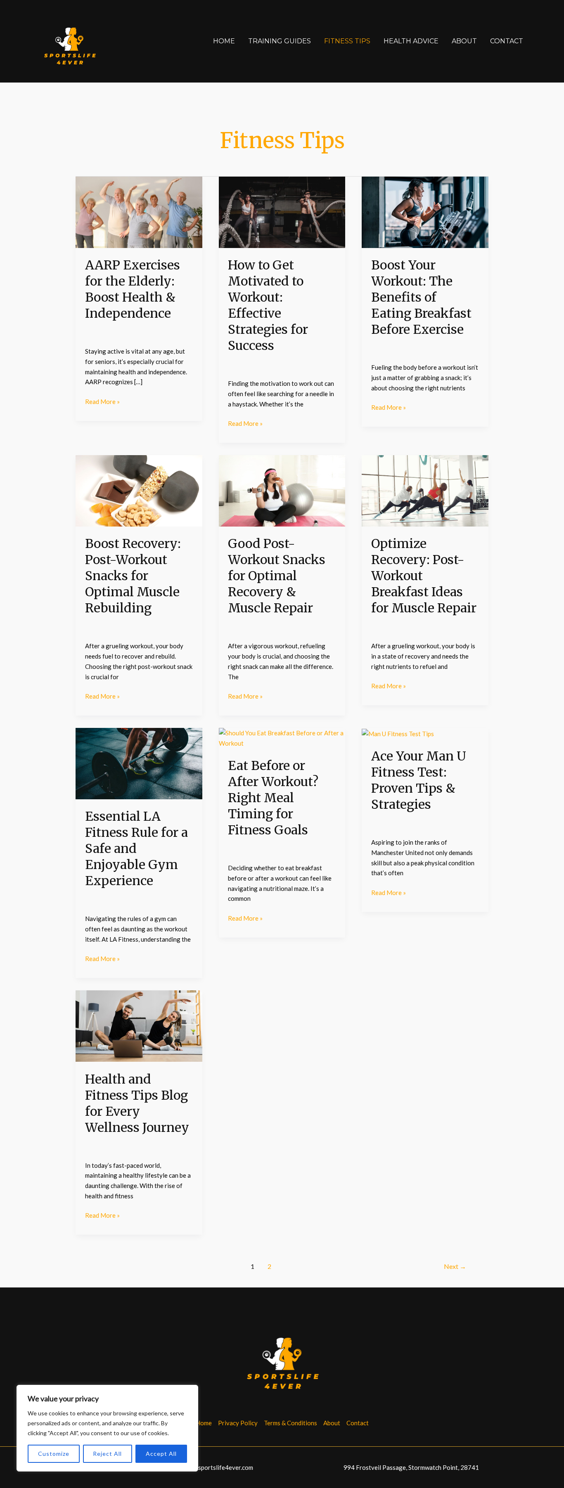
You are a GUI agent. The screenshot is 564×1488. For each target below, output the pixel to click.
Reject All (107, 1453)
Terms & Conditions (290, 1423)
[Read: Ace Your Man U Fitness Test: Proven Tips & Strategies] (398, 733)
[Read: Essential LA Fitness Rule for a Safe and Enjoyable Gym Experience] (139, 762)
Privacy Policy (238, 1423)
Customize (53, 1453)
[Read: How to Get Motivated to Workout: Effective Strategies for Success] (282, 211)
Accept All (161, 1453)
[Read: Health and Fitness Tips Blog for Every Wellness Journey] (139, 1025)
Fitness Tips (347, 41)
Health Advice (411, 41)
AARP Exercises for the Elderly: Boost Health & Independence (132, 289)
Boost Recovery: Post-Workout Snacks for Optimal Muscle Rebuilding (133, 576)
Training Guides (279, 41)
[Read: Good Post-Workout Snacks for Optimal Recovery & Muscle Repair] (282, 490)
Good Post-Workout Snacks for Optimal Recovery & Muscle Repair (276, 576)
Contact (506, 41)
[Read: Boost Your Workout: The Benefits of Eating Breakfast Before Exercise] (425, 211)
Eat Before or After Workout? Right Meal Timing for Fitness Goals (273, 798)
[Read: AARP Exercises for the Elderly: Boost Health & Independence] (139, 211)
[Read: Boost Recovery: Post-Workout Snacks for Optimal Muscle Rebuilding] (139, 490)
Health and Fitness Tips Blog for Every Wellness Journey (137, 1103)
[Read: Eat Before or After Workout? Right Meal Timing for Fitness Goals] (282, 737)
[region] (107, 1428)
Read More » (102, 401)
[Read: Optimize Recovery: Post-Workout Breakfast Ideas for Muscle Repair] (425, 490)
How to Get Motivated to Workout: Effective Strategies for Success (268, 305)
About (464, 41)
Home (224, 41)
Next (455, 1266)
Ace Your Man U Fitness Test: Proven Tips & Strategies (418, 780)
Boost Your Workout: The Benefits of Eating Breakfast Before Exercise (421, 297)
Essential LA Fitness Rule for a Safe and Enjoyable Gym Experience (136, 848)
